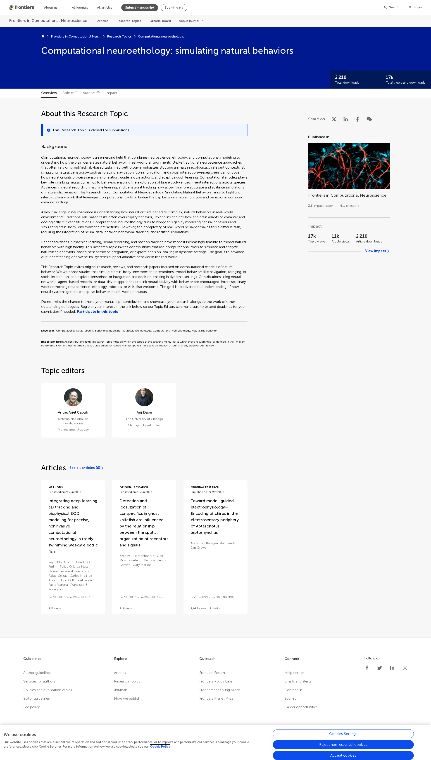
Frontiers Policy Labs (216, 681)
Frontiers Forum (212, 673)
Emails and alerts (297, 681)
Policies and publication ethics (47, 690)
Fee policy (31, 707)
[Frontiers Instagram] (405, 668)
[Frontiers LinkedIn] (392, 668)
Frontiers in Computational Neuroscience (76, 36)
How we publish (127, 698)
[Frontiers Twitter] (379, 668)
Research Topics (129, 21)
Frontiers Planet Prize (216, 698)
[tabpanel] (215, 368)
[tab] (49, 93)
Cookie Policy (160, 746)
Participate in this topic (97, 311)
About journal (189, 21)
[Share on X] (333, 118)
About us (50, 7)
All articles (104, 7)
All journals (80, 7)
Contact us (293, 690)
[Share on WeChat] (369, 118)
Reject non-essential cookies (343, 744)
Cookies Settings (343, 734)
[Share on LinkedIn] (345, 118)
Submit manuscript (139, 7)
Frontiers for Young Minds (219, 690)
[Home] (43, 36)
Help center (294, 673)
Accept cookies (343, 755)
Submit (290, 698)
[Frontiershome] (22, 7)
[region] (215, 742)
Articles (102, 21)
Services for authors (39, 681)
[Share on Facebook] (357, 118)
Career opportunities (301, 707)
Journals (121, 690)
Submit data (174, 7)
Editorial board (160, 21)
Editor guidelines (36, 698)
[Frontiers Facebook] (367, 668)
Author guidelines (37, 673)
